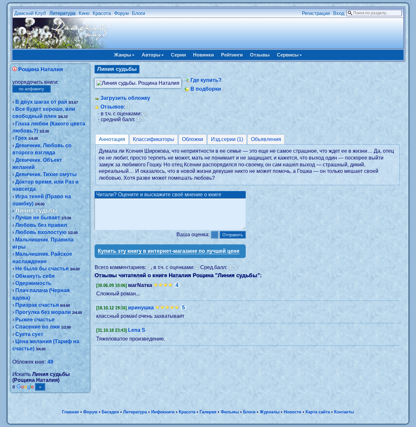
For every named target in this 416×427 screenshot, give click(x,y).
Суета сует (29, 334)
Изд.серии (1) (227, 139)
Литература (62, 13)
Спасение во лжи (37, 327)
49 (50, 362)
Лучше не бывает (37, 217)
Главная (70, 411)
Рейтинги (232, 55)
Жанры (122, 55)
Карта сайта (318, 411)
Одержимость (33, 283)
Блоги (138, 13)
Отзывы (260, 55)
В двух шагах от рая (41, 102)
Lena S (136, 330)
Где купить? (206, 80)
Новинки (203, 55)
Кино (84, 13)
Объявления (266, 139)
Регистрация (316, 13)
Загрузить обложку (125, 98)
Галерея (208, 411)
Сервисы (288, 55)
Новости (292, 411)
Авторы (151, 55)
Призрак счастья (37, 305)
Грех (21, 138)
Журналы (270, 411)
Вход (338, 13)
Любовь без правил (41, 225)
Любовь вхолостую (41, 232)
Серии (178, 55)
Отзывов (112, 107)
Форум (121, 13)
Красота (102, 13)
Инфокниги (163, 411)
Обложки (192, 139)
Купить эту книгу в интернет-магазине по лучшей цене (169, 251)
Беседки (110, 411)
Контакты (344, 411)
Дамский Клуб (30, 13)
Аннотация (112, 139)
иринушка (141, 307)
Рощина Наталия (40, 69)
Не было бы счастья (42, 268)
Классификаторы (153, 139)
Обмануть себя (35, 276)
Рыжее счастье (35, 319)
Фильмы (230, 411)
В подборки (205, 89)
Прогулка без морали (43, 312)
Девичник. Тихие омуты (46, 174)
